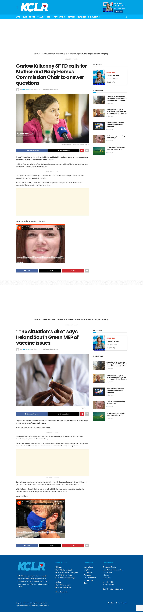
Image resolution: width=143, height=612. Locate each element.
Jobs (49, 17)
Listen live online (61, 591)
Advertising (60, 17)
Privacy (118, 603)
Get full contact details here (113, 589)
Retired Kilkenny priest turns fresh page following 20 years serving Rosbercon (117, 111)
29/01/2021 (37, 89)
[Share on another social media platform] (87, 150)
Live (18, 17)
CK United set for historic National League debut (116, 148)
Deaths (71, 17)
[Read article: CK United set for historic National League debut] (99, 151)
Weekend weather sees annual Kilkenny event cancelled (115, 124)
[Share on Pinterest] (82, 150)
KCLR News (46, 89)
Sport (32, 17)
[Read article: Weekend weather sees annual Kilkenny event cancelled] (99, 126)
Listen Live (119, 11)
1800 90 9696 (109, 582)
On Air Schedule (90, 577)
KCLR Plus (95, 17)
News (24, 17)
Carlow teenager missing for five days (116, 137)
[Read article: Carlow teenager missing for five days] (99, 139)
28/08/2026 (110, 103)
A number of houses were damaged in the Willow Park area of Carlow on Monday (116, 98)
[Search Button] (126, 17)
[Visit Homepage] (34, 7)
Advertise (87, 575)
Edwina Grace (26, 89)
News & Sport (54, 89)
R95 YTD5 (106, 577)
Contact (125, 603)
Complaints (88, 572)
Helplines (81, 17)
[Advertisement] (71, 36)
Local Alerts (88, 567)
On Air (40, 17)
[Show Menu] (17, 7)
